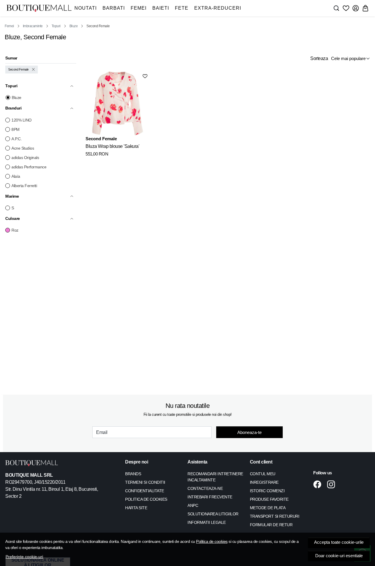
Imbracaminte (33, 26)
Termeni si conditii (145, 482)
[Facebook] (319, 484)
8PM (15, 129)
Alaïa (15, 176)
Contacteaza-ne (205, 488)
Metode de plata (268, 507)
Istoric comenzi (267, 490)
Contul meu (262, 473)
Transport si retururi (274, 516)
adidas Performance (28, 167)
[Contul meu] (355, 8)
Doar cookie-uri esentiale (339, 555)
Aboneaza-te (249, 432)
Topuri (56, 26)
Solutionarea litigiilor (213, 514)
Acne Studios (22, 148)
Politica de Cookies (146, 499)
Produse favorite (269, 499)
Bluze (73, 26)
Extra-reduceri (217, 8)
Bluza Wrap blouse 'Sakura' (112, 146)
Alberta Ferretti (24, 185)
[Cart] (365, 8)
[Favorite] (346, 8)
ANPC (193, 505)
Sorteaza (319, 58)
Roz (14, 230)
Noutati (85, 8)
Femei (138, 8)
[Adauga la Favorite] (145, 76)
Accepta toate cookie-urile (339, 542)
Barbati (114, 8)
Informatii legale (207, 522)
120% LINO (21, 120)
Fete (181, 8)
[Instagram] (332, 484)
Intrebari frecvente (210, 497)
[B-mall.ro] (38, 8)
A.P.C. (16, 138)
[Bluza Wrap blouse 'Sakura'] (117, 103)
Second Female (18, 69)
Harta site (136, 507)
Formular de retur (271, 524)
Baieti (160, 8)
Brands (133, 473)
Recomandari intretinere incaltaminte (215, 476)
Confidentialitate (144, 490)
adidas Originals (25, 157)
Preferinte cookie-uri (24, 556)
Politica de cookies (212, 541)
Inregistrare (264, 482)
